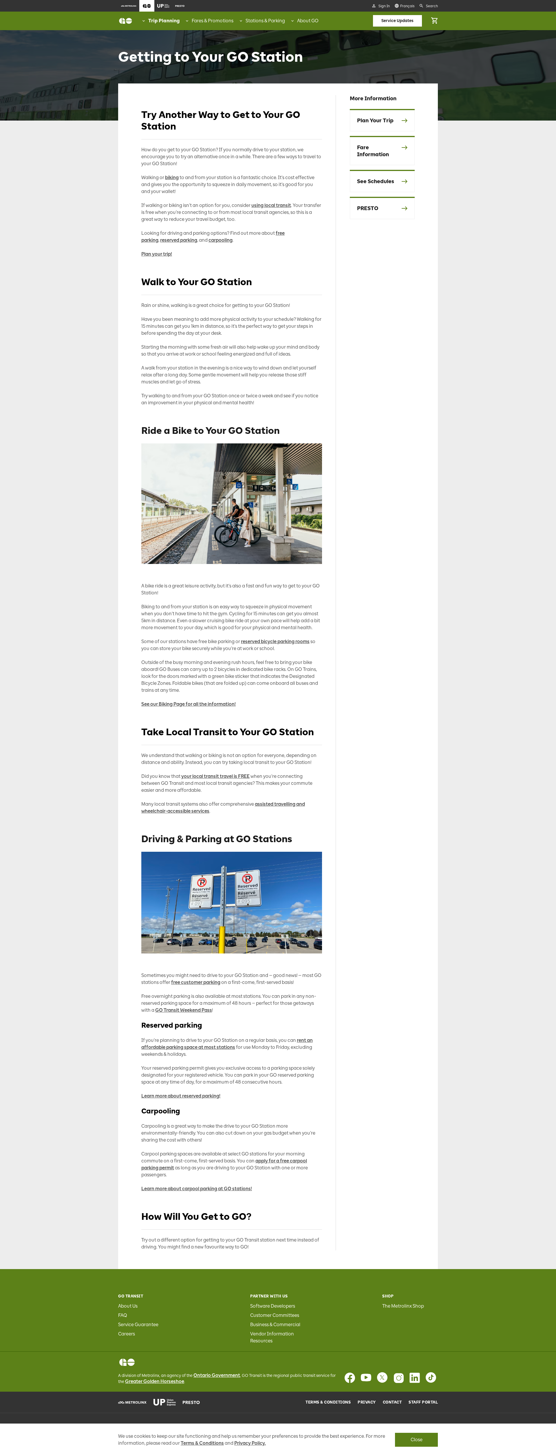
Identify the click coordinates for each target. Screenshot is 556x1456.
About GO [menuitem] (308, 20)
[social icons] (127, 1362)
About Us (128, 1306)
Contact (392, 1402)
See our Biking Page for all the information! (188, 704)
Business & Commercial (275, 1324)
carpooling (221, 240)
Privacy (367, 1402)
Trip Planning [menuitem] (164, 20)
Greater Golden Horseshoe (154, 1381)
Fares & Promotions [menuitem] (212, 20)
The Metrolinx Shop (403, 1306)
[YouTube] (366, 1378)
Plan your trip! (156, 254)
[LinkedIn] (415, 1378)
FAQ (122, 1315)
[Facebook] (350, 1378)
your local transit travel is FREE (215, 776)
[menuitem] (128, 6)
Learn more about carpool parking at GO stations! (196, 1188)
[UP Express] (164, 1402)
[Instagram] (398, 1378)
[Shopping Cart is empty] (434, 21)
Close (417, 1439)
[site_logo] (125, 21)
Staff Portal (423, 1402)
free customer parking (195, 982)
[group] (160, 21)
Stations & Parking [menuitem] (265, 20)
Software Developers (272, 1306)
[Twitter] (382, 1378)
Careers (126, 1334)
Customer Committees (274, 1315)
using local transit (271, 205)
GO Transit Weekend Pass (183, 1010)
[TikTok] (431, 1378)
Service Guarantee (138, 1324)
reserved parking (178, 240)
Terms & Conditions (328, 1402)
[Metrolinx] (132, 1402)
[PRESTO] (191, 1402)
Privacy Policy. (250, 1443)
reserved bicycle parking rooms (275, 641)
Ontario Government (216, 1375)
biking (172, 177)
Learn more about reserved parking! (180, 1096)
